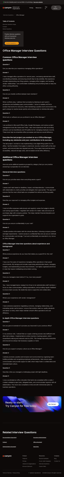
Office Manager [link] (20, 15)
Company (56, 455)
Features (25, 458)
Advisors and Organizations (16, 8)
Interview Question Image (9, 24)
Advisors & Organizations (29, 463)
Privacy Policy (16, 472)
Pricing (31, 7)
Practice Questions (11, 43)
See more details (38, 2)
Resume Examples (43, 458)
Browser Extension (27, 466)
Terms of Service (7, 472)
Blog (55, 458)
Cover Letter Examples (45, 461)
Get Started (55, 7)
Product (25, 455)
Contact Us (57, 461)
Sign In (46, 7)
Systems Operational (35, 472)
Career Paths (42, 466)
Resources (38, 7)
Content (5, 26)
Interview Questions (8, 15)
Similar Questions (7, 29)
